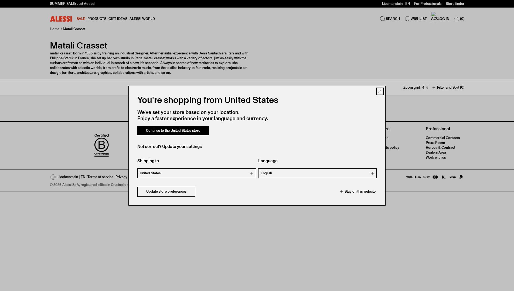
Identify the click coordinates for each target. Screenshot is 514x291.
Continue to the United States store (173, 131)
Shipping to (148, 160)
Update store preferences (166, 191)
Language (268, 160)
